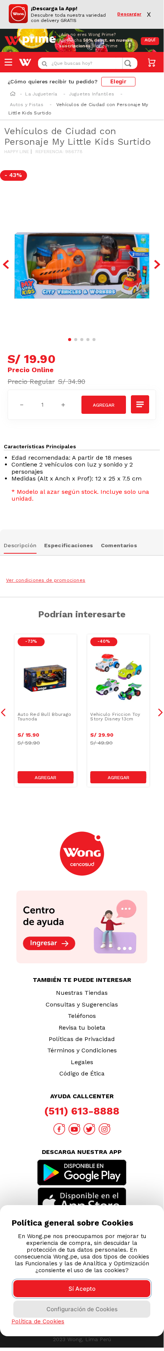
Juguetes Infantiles (92, 94)
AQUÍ (150, 40)
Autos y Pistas (26, 104)
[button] (140, 404)
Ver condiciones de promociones (45, 580)
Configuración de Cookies (82, 1309)
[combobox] (87, 63)
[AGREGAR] (103, 405)
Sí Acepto (82, 1288)
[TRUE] (45, 777)
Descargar (129, 14)
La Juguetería (41, 94)
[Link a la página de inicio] (12, 94)
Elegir (118, 81)
